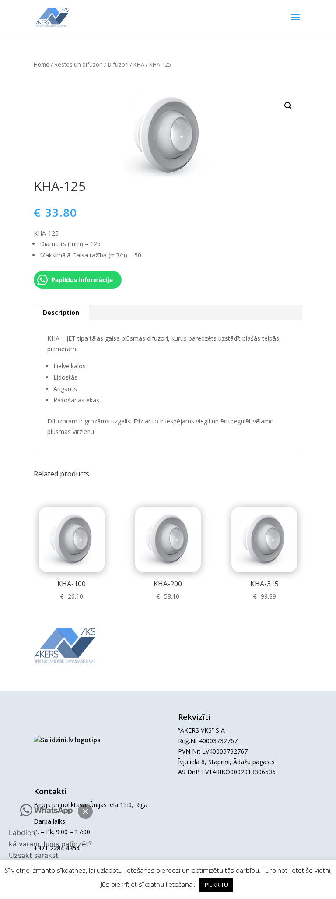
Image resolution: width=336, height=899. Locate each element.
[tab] (61, 312)
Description (61, 312)
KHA (138, 64)
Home (41, 64)
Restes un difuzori (78, 64)
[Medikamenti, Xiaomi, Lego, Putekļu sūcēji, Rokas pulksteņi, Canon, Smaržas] (67, 740)
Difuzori (118, 64)
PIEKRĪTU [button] (216, 884)
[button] (85, 811)
